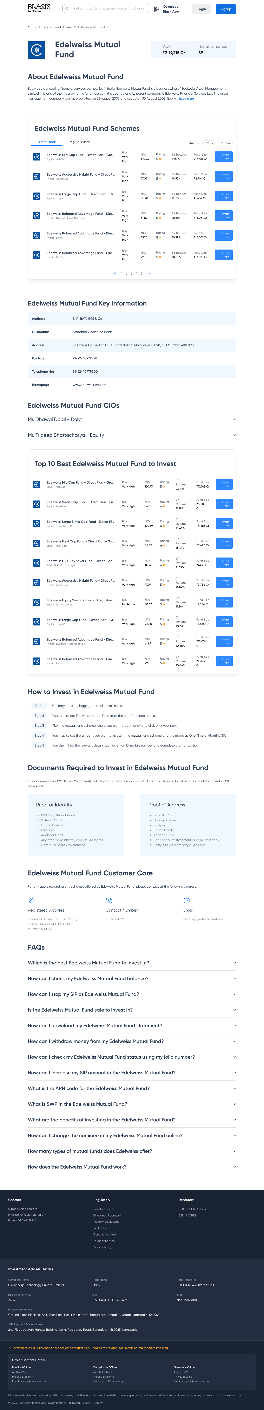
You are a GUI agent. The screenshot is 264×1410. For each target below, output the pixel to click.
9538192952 (185, 1376)
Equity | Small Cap (57, 506)
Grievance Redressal (107, 1215)
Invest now (225, 156)
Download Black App (171, 9)
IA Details (99, 1228)
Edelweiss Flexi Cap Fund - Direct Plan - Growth (83, 541)
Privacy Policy (102, 1247)
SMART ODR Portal (192, 1209)
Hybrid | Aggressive (57, 178)
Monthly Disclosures (106, 1221)
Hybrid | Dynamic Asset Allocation (66, 218)
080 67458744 (24, 1376)
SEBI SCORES (189, 1215)
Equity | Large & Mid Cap (61, 526)
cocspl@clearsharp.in (113, 1381)
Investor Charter (103, 1209)
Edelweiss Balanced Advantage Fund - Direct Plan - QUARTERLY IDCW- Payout (106, 253)
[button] (46, 142)
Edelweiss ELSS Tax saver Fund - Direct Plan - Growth (87, 561)
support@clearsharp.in (22, 1208)
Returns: (194, 143)
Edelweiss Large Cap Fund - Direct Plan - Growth (84, 194)
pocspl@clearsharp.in (33, 1381)
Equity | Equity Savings (59, 604)
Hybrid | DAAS (55, 237)
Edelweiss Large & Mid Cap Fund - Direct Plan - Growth (88, 522)
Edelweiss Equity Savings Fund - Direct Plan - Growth (87, 600)
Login (201, 9)
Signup (226, 9)
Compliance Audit (105, 1234)
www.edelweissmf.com (89, 385)
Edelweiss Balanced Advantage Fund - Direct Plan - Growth (92, 214)
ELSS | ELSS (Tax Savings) (61, 565)
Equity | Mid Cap (56, 159)
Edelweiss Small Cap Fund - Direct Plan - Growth (84, 502)
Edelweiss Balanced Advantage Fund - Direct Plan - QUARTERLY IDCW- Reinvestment (112, 233)
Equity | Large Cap (57, 198)
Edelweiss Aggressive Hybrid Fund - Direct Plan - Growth (89, 174)
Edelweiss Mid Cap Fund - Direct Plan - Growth (82, 155)
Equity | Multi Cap (57, 545)
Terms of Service (104, 1240)
